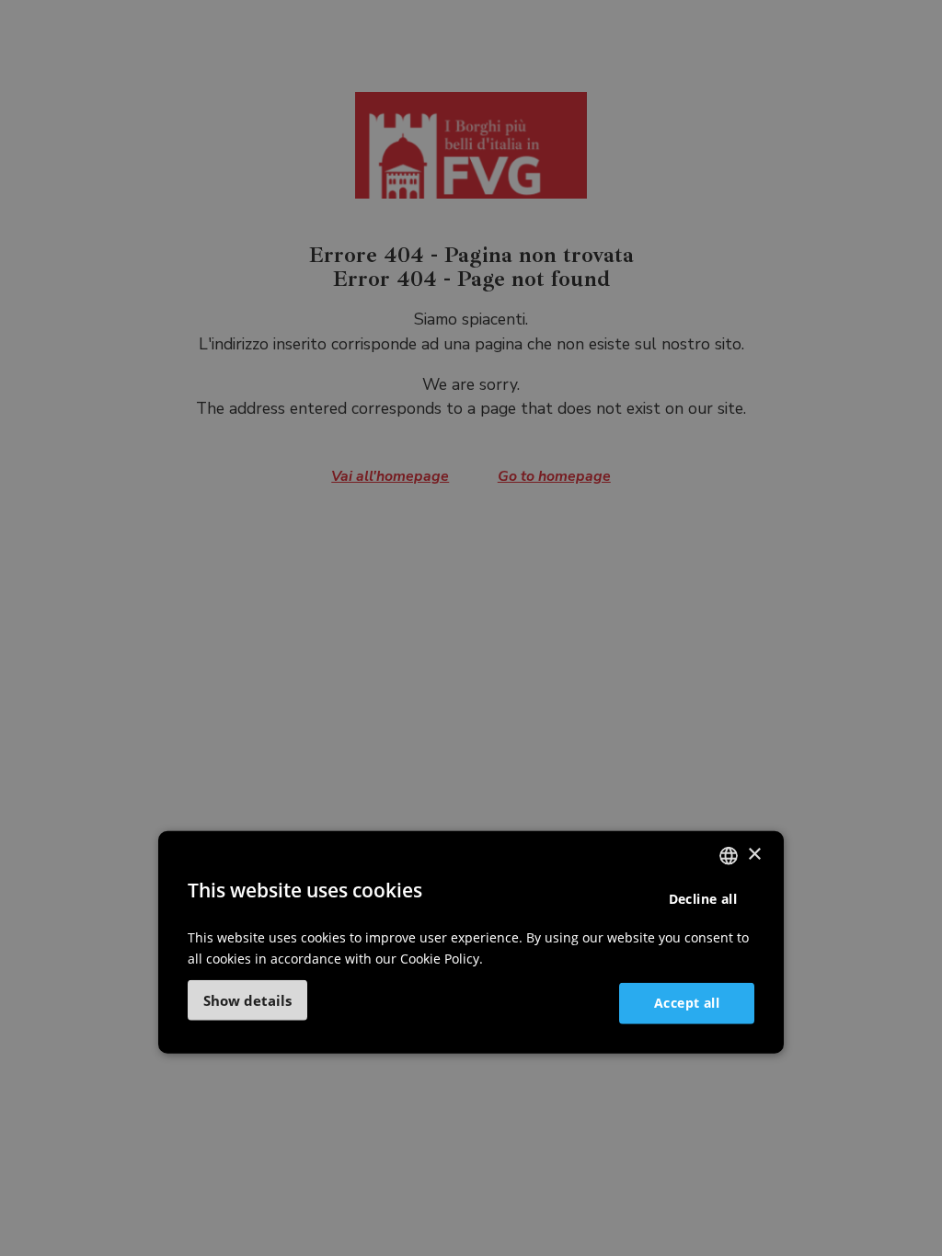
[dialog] (471, 941)
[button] (247, 1000)
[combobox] (728, 855)
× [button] (754, 855)
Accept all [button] (686, 1002)
